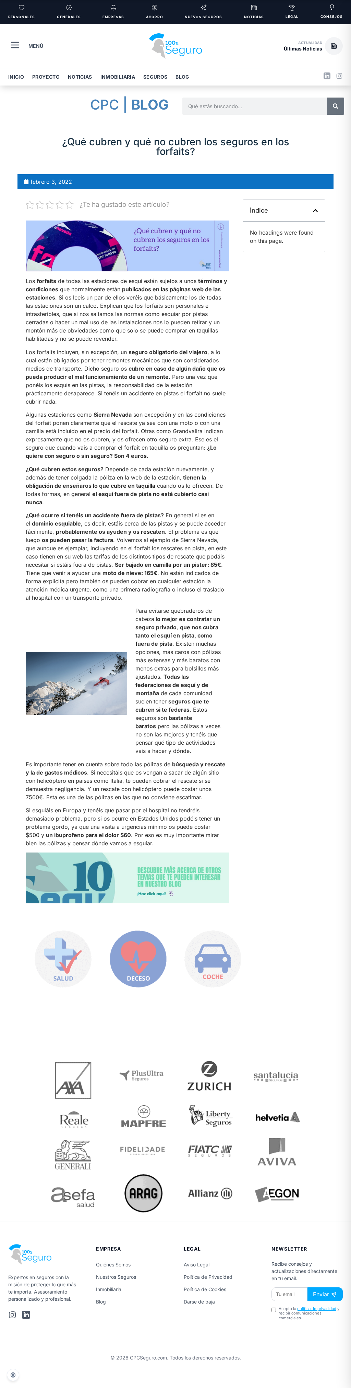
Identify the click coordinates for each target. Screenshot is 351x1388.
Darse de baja (199, 1302)
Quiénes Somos (113, 1264)
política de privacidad (316, 1308)
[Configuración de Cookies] (13, 1375)
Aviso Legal (196, 1264)
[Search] (335, 106)
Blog (182, 77)
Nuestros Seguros (116, 1277)
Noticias (80, 77)
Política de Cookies (205, 1289)
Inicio (16, 77)
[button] (313, 46)
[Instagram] (339, 76)
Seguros (155, 77)
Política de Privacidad (208, 1277)
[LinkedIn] (327, 76)
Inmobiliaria (117, 77)
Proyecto (46, 77)
